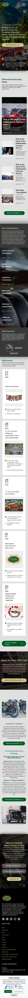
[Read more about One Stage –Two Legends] (7, 198)
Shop (3, 937)
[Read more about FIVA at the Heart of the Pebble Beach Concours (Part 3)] (7, 176)
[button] (26, 35)
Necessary (11, 986)
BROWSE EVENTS (12, 45)
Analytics (19, 986)
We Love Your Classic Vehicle (9, 957)
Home (3, 927)
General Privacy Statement (9, 949)
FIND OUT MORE (7, 258)
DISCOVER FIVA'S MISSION (14, 799)
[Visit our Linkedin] (18, 919)
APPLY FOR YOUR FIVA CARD (14, 680)
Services (4, 942)
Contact (4, 944)
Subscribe (14, 879)
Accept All (8, 991)
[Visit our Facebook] (3, 919)
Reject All (14, 995)
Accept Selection (18, 991)
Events (3, 939)
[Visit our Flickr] (15, 919)
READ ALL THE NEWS (14, 213)
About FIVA (4, 930)
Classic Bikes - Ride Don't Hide (10, 954)
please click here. (17, 340)
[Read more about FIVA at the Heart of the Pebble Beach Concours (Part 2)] (7, 151)
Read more (6, 132)
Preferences (10, 988)
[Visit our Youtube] (7, 919)
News (3, 932)
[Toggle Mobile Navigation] (23, 4)
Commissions (5, 935)
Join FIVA (4, 947)
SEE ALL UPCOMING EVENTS (14, 643)
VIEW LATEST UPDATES (14, 743)
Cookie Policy (5, 952)
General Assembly (6, 959)
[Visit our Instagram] (11, 919)
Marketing (20, 988)
